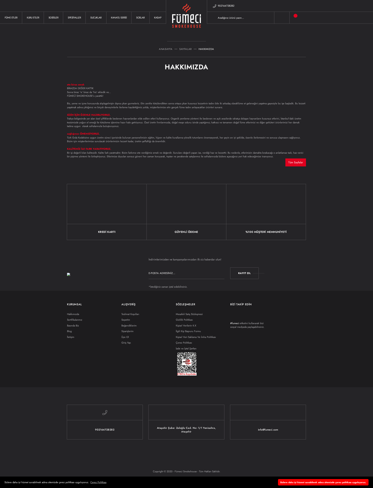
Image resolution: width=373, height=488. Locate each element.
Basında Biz (73, 325)
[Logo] (186, 18)
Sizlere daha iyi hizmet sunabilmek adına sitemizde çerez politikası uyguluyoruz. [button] (323, 482)
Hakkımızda (73, 314)
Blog (69, 331)
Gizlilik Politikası (184, 320)
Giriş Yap (126, 342)
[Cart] (292, 17)
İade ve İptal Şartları (186, 348)
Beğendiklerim (129, 325)
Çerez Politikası (184, 342)
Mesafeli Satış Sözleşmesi (189, 314)
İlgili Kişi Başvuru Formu (188, 331)
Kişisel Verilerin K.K (186, 325)
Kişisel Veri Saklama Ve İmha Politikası (196, 337)
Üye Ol (125, 337)
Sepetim (125, 320)
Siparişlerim (127, 331)
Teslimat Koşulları (130, 314)
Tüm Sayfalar (295, 162)
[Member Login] (281, 17)
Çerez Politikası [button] (98, 482)
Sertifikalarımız (74, 320)
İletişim (70, 337)
